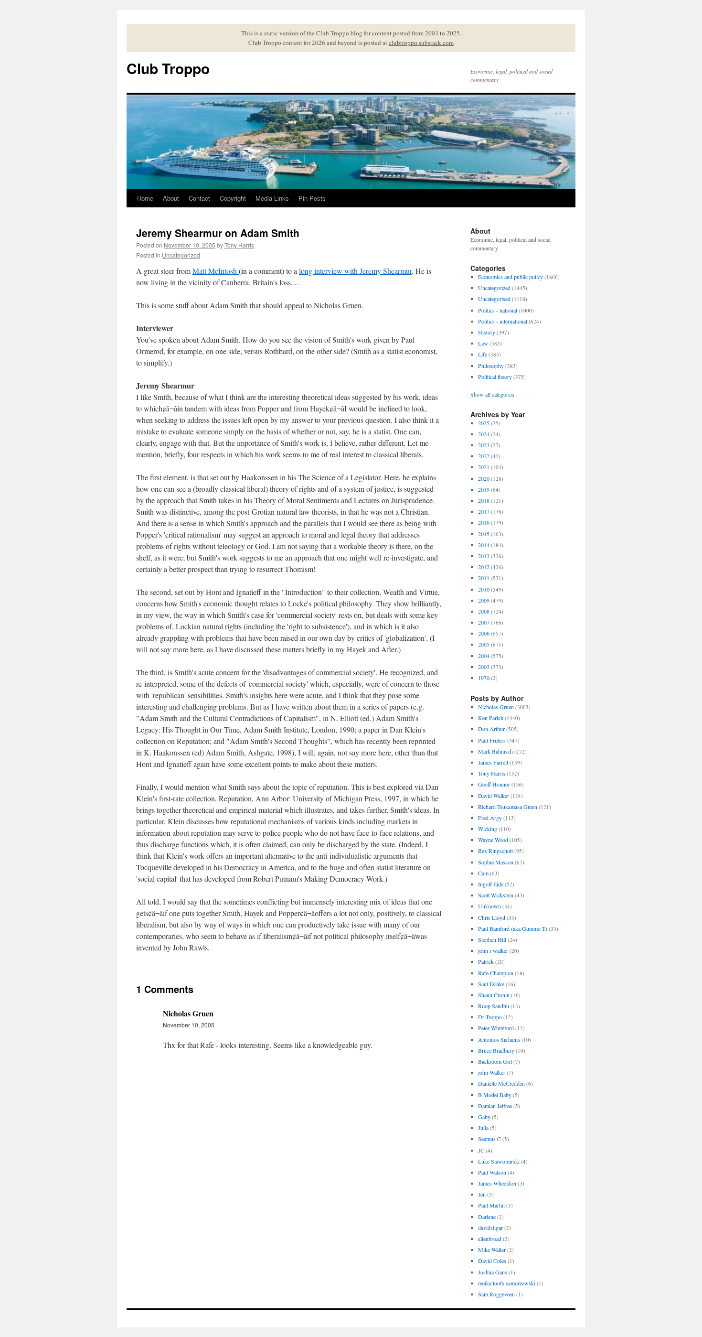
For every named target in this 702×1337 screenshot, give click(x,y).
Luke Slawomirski (499, 1161)
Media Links (272, 198)
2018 (483, 500)
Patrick (486, 961)
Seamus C (489, 1139)
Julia (483, 1128)
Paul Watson (492, 1172)
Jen (482, 1194)
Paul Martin (491, 1205)
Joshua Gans (492, 1272)
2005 (483, 644)
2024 (483, 434)
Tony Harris (239, 245)
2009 (483, 600)
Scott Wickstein (495, 895)
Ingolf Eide (490, 884)
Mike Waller (492, 1249)
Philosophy (491, 365)
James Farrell (493, 762)
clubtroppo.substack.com (421, 42)
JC (481, 1150)
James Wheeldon (497, 1183)
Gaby (484, 1117)
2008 (483, 611)
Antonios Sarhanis (499, 1039)
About (171, 198)
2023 (483, 445)
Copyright (233, 198)
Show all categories (492, 394)
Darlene (487, 1216)
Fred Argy (490, 817)
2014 (483, 545)
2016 (483, 522)
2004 (483, 655)
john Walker (491, 1072)
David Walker (493, 795)
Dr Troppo (490, 1017)
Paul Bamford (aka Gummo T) (512, 928)
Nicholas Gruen (496, 707)
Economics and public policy (510, 276)
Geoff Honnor (494, 784)
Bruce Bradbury (496, 1050)
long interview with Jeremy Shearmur (355, 271)
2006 (483, 633)
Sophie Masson (495, 862)
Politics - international (502, 321)
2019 (483, 489)
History (486, 332)
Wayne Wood (493, 839)
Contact (199, 198)
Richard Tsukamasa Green (507, 806)
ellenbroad (489, 1238)
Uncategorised (494, 298)
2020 (483, 478)
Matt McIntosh (215, 271)
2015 (483, 534)
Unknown (489, 906)
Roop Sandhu (493, 1006)
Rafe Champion (495, 973)
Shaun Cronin (494, 995)
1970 (483, 677)
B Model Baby (494, 1095)
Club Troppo (168, 68)
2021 (483, 467)
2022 (483, 456)
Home (145, 198)
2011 (483, 578)
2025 (483, 423)
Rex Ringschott (495, 850)
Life (482, 354)
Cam (483, 873)
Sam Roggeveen (496, 1294)
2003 (483, 666)
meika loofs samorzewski (506, 1283)
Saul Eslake (491, 984)
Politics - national (497, 310)
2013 (483, 556)
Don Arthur (491, 729)
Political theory (495, 376)
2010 (483, 589)
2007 (483, 622)
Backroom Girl (495, 1061)
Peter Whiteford (496, 1028)
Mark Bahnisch (495, 751)
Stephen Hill (492, 939)
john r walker (493, 950)
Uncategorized (181, 255)
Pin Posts (312, 198)
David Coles (492, 1260)
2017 (483, 511)
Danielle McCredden (501, 1083)
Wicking (487, 828)
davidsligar (490, 1227)
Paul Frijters (492, 740)
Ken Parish (490, 718)
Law (483, 343)
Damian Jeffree (495, 1106)
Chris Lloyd (491, 917)
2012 (483, 567)
